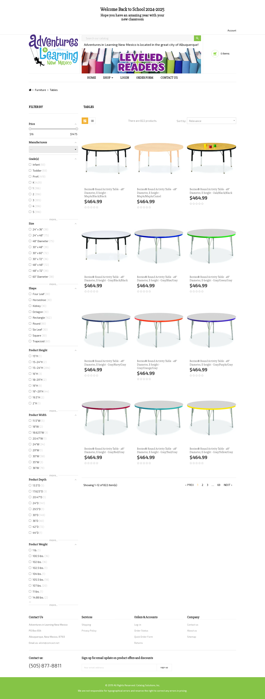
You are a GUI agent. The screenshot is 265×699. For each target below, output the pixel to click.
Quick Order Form (143, 636)
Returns (138, 642)
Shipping (86, 624)
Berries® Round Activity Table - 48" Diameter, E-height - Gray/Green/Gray (211, 278)
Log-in (137, 624)
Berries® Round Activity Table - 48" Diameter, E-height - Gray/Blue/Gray (157, 278)
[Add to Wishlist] (85, 158)
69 (218, 484)
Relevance (212, 121)
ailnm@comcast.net (49, 642)
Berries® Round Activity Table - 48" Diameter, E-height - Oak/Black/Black (211, 191)
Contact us (192, 624)
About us (192, 630)
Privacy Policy (89, 630)
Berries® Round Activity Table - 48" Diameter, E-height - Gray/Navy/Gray (105, 362)
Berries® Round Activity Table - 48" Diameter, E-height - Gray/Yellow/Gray (211, 450)
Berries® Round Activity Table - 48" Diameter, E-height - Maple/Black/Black (104, 193)
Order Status (141, 630)
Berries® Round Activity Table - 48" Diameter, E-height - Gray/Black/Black (106, 278)
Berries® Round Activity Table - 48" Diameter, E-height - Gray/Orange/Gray (157, 364)
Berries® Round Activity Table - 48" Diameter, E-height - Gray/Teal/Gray (157, 450)
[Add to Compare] (110, 158)
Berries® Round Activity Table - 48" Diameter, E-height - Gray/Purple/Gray (211, 362)
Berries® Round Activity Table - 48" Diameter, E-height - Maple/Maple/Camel (157, 193)
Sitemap (191, 636)
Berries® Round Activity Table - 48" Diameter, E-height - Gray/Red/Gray (104, 450)
